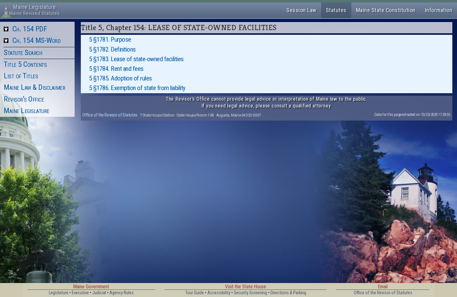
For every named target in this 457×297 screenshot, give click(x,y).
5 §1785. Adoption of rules (120, 78)
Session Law (301, 10)
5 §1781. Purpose (110, 39)
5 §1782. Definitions (112, 49)
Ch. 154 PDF (29, 29)
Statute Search (23, 52)
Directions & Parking (288, 292)
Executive (80, 292)
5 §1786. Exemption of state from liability (137, 88)
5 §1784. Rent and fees (116, 68)
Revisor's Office (24, 99)
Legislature (58, 292)
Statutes (336, 10)
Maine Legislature (26, 110)
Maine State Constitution (386, 10)
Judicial (99, 292)
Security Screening (250, 292)
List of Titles (21, 75)
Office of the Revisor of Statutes (109, 115)
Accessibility (218, 292)
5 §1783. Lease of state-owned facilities (136, 59)
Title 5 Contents (25, 64)
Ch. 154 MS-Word (36, 40)
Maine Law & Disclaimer (34, 87)
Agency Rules (121, 292)
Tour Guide (194, 292)
